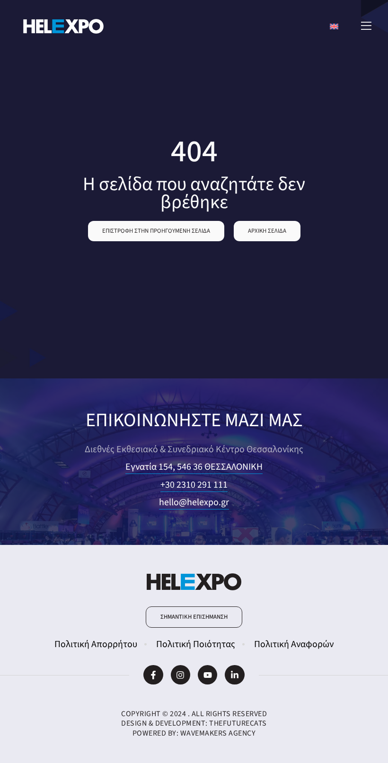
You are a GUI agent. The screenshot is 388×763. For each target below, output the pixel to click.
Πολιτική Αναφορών (294, 644)
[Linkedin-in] (234, 674)
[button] (156, 231)
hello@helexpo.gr (194, 502)
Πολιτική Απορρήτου (95, 644)
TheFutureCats (238, 723)
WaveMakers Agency (218, 733)
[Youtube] (207, 674)
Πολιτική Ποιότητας (195, 644)
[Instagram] (180, 674)
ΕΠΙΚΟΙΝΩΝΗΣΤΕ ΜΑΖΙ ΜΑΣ (194, 420)
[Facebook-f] (153, 674)
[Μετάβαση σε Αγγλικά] (334, 26)
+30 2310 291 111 (194, 484)
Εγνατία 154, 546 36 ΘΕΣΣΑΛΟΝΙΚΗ (194, 467)
